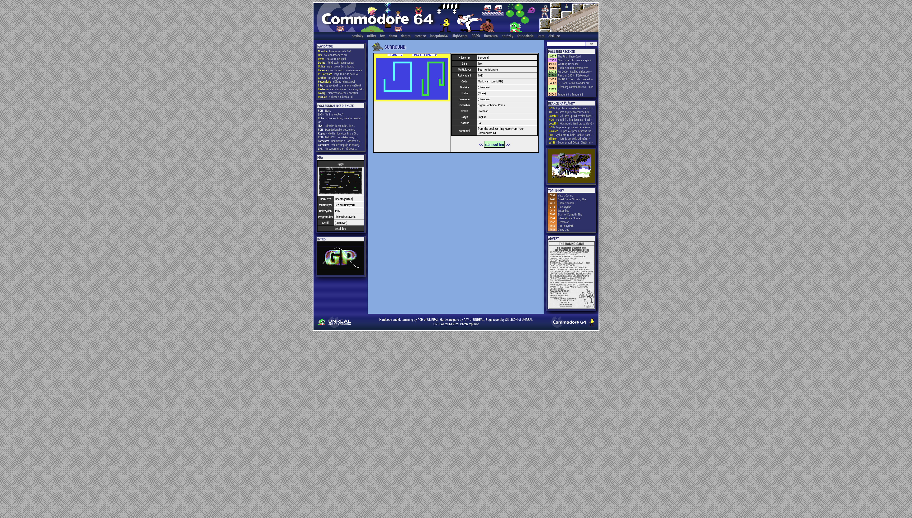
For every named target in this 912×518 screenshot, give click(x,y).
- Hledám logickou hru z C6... (338, 133)
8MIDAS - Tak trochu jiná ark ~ (575, 79)
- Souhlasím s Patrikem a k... (340, 141)
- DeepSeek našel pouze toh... (337, 129)
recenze (420, 35)
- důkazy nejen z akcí (336, 81)
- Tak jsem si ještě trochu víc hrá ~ (570, 112)
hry (382, 35)
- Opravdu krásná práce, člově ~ (571, 123)
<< (481, 144)
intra (540, 35)
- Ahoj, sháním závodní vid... (339, 120)
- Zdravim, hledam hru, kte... (336, 126)
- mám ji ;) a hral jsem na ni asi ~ (570, 119)
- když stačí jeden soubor (336, 62)
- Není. (324, 110)
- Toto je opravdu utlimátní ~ (570, 138)
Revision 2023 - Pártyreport (573, 75)
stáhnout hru (494, 144)
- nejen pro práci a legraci (336, 66)
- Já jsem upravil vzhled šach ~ (571, 116)
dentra (405, 35)
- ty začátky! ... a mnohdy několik (339, 85)
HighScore (459, 35)
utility (371, 35)
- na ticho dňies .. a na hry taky (341, 89)
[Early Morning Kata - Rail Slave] (571, 166)
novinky (357, 35)
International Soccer (569, 218)
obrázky (507, 35)
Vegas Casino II (566, 195)
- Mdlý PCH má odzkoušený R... (338, 137)
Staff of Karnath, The (570, 214)
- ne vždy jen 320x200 (334, 78)
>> (508, 144)
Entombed (563, 210)
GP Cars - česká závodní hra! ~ (575, 83)
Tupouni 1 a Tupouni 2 (570, 94)
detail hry (340, 228)
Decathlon (563, 222)
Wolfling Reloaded (568, 64)
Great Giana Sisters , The (572, 199)
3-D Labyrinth (566, 226)
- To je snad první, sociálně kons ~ (571, 127)
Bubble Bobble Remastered (573, 68)
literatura (491, 35)
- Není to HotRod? (330, 114)
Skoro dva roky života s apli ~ (574, 60)
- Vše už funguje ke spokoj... (339, 145)
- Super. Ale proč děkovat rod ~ (571, 131)
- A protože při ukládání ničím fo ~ (571, 108)
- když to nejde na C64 (338, 74)
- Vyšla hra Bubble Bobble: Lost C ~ (571, 135)
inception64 (439, 35)
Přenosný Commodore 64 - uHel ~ (576, 88)
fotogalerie (525, 35)
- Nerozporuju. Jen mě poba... (337, 148)
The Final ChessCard (569, 56)
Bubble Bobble (566, 203)
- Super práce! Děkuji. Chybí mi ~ (571, 142)
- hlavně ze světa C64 (334, 51)
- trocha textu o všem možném (340, 70)
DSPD (475, 35)
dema (393, 35)
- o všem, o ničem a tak (335, 97)
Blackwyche (564, 207)
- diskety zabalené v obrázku (338, 93)
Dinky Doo (563, 229)
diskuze (554, 35)
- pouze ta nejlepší (332, 59)
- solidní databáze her (332, 55)
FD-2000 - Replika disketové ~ (575, 71)
